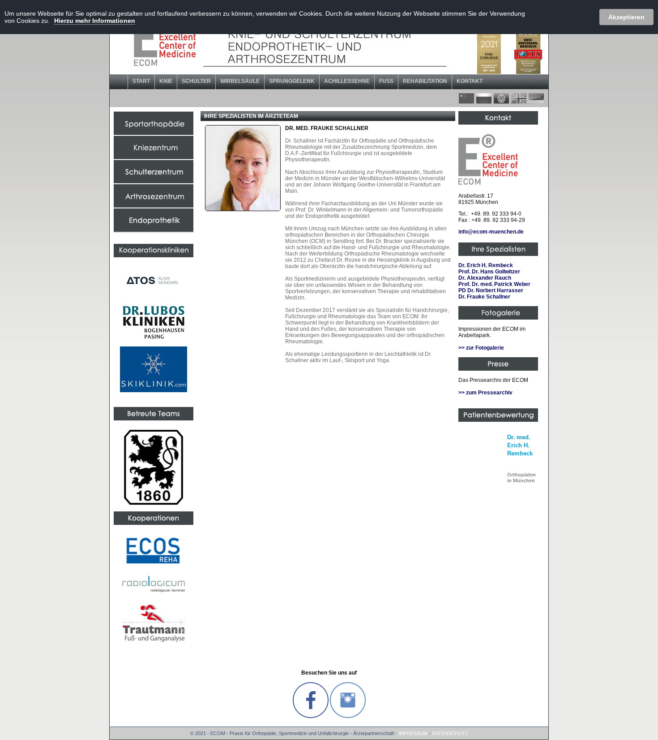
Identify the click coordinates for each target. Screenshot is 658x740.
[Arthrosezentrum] (153, 206)
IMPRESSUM (412, 733)
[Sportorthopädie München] (153, 133)
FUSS (386, 81)
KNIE (165, 81)
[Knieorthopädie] (153, 157)
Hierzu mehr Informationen (94, 20)
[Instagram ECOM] (348, 716)
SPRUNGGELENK (292, 81)
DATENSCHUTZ (450, 733)
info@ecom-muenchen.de (491, 232)
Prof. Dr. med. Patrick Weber (494, 284)
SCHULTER (196, 81)
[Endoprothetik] (153, 230)
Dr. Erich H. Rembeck (485, 265)
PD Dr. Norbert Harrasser (490, 290)
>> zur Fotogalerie (481, 348)
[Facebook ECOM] (311, 716)
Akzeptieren (626, 17)
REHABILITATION (425, 81)
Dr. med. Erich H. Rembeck (520, 445)
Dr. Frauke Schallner (484, 297)
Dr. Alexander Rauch (484, 278)
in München (521, 477)
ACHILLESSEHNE (347, 81)
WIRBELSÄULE (240, 81)
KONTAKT (470, 81)
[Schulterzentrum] (153, 181)
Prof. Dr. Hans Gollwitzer (489, 271)
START (141, 81)
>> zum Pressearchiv (485, 392)
